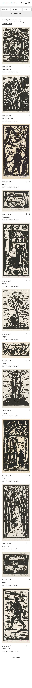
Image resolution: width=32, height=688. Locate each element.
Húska (4, 582)
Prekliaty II (5, 184)
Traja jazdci (5, 363)
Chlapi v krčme (6, 69)
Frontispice (5, 546)
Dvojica (4, 337)
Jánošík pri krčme (7, 118)
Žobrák (4, 478)
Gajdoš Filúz (6, 648)
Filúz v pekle (6, 217)
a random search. (7, 23)
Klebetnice (5, 284)
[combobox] (12, 3)
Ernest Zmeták (6, 67)
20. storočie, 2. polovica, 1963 (10, 72)
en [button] (29, 2)
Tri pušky (4, 413)
